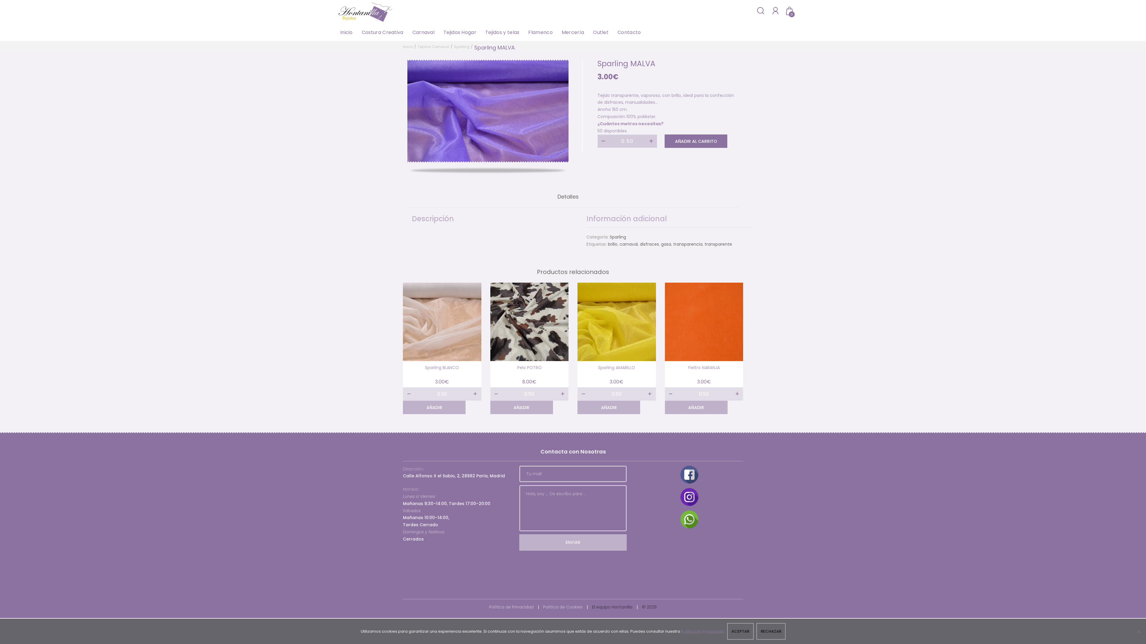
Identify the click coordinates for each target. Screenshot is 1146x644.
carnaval (629, 244)
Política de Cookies (563, 607)
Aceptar (740, 631)
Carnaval (423, 32)
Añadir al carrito (696, 141)
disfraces (649, 244)
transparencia (688, 244)
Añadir (434, 408)
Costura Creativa (382, 32)
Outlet (601, 32)
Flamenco (540, 32)
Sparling (461, 46)
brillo (612, 244)
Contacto (629, 32)
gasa (666, 244)
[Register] (775, 10)
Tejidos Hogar (459, 32)
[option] (488, 111)
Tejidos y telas (502, 32)
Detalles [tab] (568, 196)
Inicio (346, 32)
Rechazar (771, 631)
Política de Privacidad (511, 607)
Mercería (573, 32)
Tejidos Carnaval (433, 46)
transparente (718, 244)
